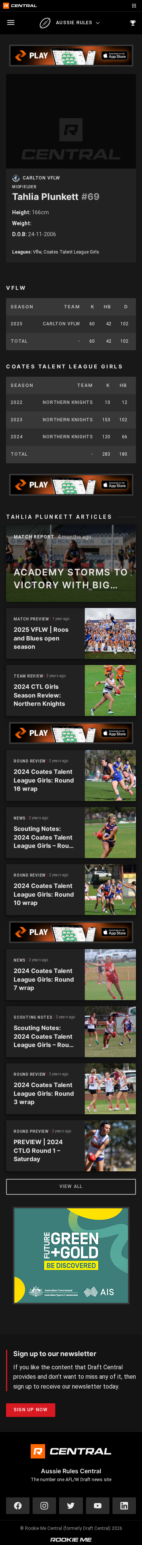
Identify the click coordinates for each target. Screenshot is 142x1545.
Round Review (30, 761)
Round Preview (31, 1131)
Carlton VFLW (41, 178)
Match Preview (31, 619)
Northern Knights (68, 402)
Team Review (28, 676)
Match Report (34, 537)
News (20, 818)
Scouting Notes (33, 1017)
